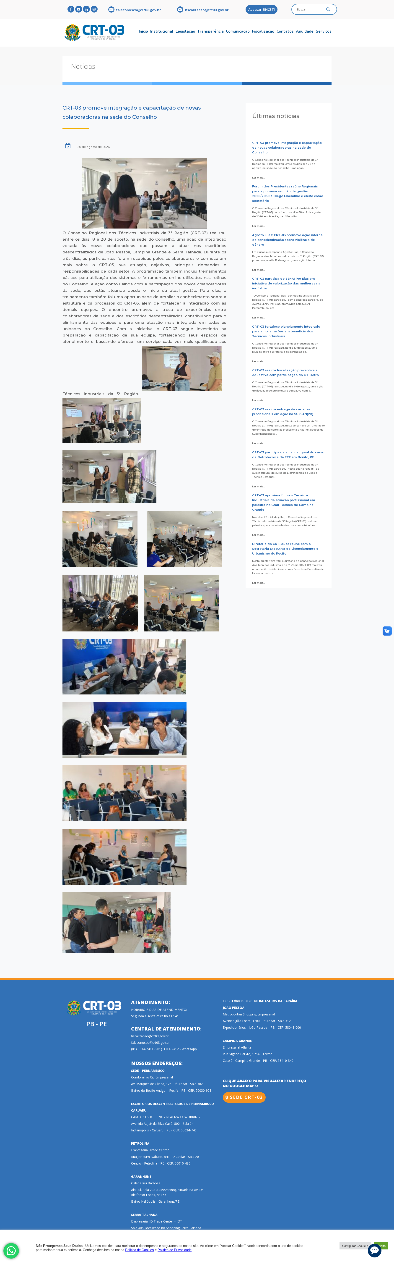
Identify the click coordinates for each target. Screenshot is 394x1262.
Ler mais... (258, 177)
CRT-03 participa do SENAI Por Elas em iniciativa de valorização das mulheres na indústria (286, 283)
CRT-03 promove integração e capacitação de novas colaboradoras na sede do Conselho (287, 147)
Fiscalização (263, 31)
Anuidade (305, 31)
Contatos (285, 31)
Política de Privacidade (175, 1250)
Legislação (185, 31)
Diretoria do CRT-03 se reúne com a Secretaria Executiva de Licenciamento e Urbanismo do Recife (285, 548)
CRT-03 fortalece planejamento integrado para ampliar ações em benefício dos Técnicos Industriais (286, 331)
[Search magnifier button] (328, 10)
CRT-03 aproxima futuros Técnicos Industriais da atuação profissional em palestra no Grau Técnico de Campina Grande (283, 502)
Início (143, 31)
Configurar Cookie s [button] (355, 1246)
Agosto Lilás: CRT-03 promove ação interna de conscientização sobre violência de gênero (287, 239)
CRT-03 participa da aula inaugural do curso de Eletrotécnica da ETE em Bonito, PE (288, 454)
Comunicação (238, 31)
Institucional (161, 31)
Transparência (210, 31)
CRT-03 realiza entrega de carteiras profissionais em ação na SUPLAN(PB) (282, 411)
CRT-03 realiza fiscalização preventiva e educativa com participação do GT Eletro (285, 372)
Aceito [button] (381, 1246)
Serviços (324, 31)
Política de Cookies (139, 1250)
